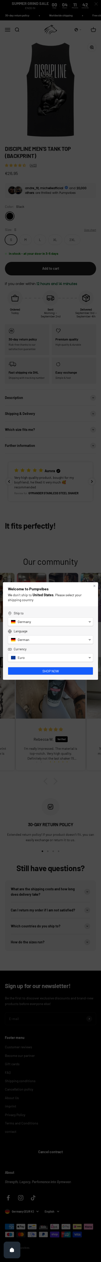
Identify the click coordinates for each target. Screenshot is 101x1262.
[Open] (12, 1250)
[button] (50, 621)
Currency (20, 649)
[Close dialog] (94, 586)
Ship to (19, 613)
